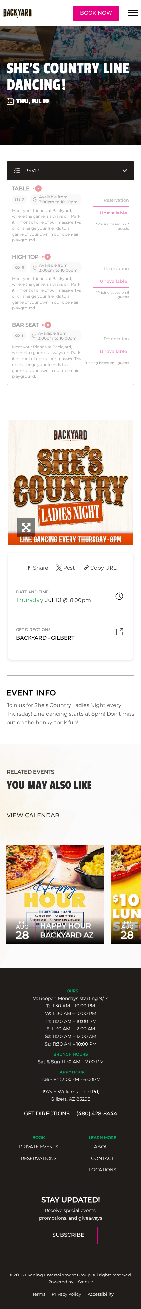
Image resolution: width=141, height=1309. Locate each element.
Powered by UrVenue (70, 1281)
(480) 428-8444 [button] (96, 1113)
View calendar (33, 815)
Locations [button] (102, 1170)
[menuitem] (38, 1147)
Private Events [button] (38, 1147)
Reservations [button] (39, 1158)
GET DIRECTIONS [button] (47, 1113)
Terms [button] (38, 1294)
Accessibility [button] (101, 1294)
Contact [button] (102, 1158)
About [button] (102, 1147)
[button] (133, 13)
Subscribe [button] (68, 1235)
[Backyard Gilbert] (17, 13)
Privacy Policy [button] (66, 1294)
